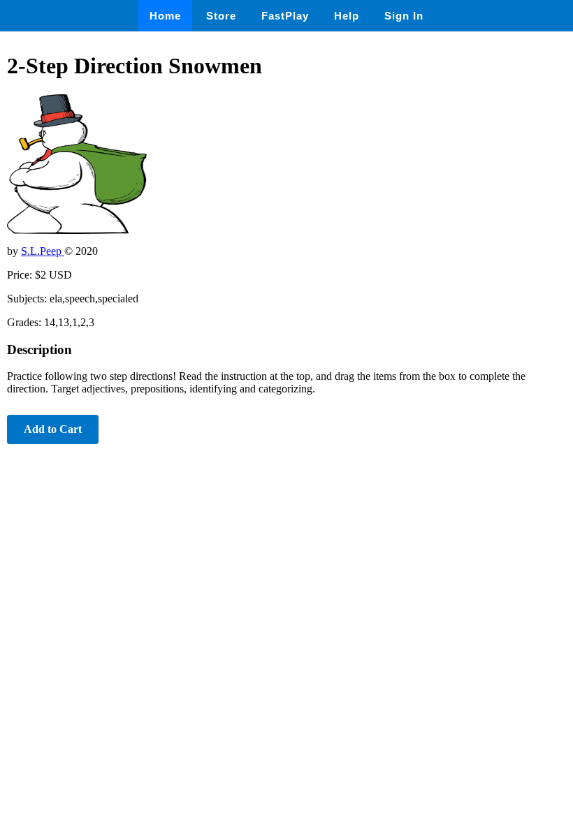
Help (346, 16)
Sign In (403, 16)
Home (165, 16)
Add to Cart (53, 429)
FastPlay (285, 16)
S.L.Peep (42, 251)
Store (221, 16)
